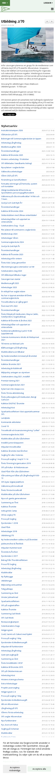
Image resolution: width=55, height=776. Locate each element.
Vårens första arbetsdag (12, 712)
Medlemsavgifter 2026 (11, 147)
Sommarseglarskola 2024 (12, 242)
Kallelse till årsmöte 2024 (12, 211)
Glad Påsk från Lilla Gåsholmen (15, 471)
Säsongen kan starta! (10, 279)
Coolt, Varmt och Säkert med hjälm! (16, 634)
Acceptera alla (39, 768)
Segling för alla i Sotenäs (12, 455)
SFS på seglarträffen (10, 605)
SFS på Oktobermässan (11, 671)
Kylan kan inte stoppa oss (12, 389)
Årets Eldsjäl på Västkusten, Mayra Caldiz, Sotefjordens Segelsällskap (19, 315)
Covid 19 (5, 426)
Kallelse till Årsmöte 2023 (12, 254)
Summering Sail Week (11, 613)
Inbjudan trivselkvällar (11, 446)
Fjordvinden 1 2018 (9, 523)
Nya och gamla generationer (13, 498)
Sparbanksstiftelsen (10, 601)
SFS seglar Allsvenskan (11, 716)
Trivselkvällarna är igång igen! (14, 302)
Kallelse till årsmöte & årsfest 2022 (16, 320)
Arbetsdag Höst (8, 675)
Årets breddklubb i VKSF (12, 663)
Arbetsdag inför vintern (11, 258)
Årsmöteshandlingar (10, 151)
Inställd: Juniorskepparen (12, 442)
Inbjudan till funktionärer (12, 646)
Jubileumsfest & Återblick (12, 543)
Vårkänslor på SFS (9, 134)
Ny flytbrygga (7, 576)
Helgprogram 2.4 (8, 691)
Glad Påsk (5, 527)
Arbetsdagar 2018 (9, 531)
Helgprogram (7, 630)
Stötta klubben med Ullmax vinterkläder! (19, 215)
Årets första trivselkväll (11, 490)
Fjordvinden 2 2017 (9, 556)
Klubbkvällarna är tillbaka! (12, 352)
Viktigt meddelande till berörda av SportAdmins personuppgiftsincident (17, 191)
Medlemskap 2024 (9, 234)
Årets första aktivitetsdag (12, 393)
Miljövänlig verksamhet (11, 584)
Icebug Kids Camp (9, 510)
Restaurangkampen (10, 622)
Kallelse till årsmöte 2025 (12, 155)
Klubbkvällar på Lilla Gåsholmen (15, 438)
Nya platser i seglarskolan (12, 167)
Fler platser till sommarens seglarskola (18, 229)
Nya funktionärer (8, 720)
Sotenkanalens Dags (10, 626)
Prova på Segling (8, 519)
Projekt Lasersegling (10, 687)
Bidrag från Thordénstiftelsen (14, 560)
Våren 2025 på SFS (9, 175)
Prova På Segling (8, 564)
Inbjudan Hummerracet (11, 547)
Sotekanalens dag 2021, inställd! (15, 376)
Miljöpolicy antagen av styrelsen (15, 372)
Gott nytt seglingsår (9, 654)
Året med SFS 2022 (9, 306)
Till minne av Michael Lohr (12, 343)
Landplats (5, 418)
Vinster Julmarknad (9, 597)
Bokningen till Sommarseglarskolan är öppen (21, 138)
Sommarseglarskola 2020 (12, 434)
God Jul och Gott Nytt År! (11, 202)
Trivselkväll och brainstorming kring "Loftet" (20, 430)
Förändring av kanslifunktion (14, 179)
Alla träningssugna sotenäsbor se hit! (17, 266)
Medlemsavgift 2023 (10, 283)
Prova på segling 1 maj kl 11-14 (14, 459)
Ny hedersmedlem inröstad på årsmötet (19, 356)
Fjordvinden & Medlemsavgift (14, 642)
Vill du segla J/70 (8, 515)
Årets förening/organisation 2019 (16, 463)
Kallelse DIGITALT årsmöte (12, 403)
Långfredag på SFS (9, 708)
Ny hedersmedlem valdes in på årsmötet (19, 539)
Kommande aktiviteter (11, 422)
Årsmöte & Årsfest (9, 552)
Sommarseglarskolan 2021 (13, 384)
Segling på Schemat (10, 729)
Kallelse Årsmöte (8, 506)
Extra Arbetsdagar (9, 683)
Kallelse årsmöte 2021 (11, 364)
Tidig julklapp (7, 589)
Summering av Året (9, 502)
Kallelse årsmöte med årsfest (14, 451)
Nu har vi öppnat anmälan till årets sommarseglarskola (16, 296)
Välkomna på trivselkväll (12, 486)
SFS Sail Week (7, 617)
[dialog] (27, 756)
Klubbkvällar (6, 572)
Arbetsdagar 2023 (9, 287)
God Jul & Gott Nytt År (10, 246)
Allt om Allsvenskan (9, 704)
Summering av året (9, 593)
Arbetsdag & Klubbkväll (11, 368)
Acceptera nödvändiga (14, 769)
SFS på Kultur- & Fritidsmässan (14, 467)
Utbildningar (6, 580)
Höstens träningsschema (12, 679)
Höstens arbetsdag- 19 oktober (15, 159)
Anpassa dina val (11, 761)
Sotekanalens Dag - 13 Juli (12, 225)
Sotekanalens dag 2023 (11, 271)
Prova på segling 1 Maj (11, 638)
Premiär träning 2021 (10, 380)
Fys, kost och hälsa (9, 724)
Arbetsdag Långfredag (11, 142)
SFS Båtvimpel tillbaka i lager (13, 275)
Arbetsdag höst (8, 407)
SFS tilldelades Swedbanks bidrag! (16, 163)
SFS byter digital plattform (12, 482)
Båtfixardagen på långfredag (14, 347)
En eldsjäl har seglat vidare (13, 291)
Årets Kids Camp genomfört (13, 262)
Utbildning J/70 (12, 22)
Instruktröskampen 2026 (12, 130)
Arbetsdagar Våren (9, 238)
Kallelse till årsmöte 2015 (12, 667)
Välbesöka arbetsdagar (11, 171)
